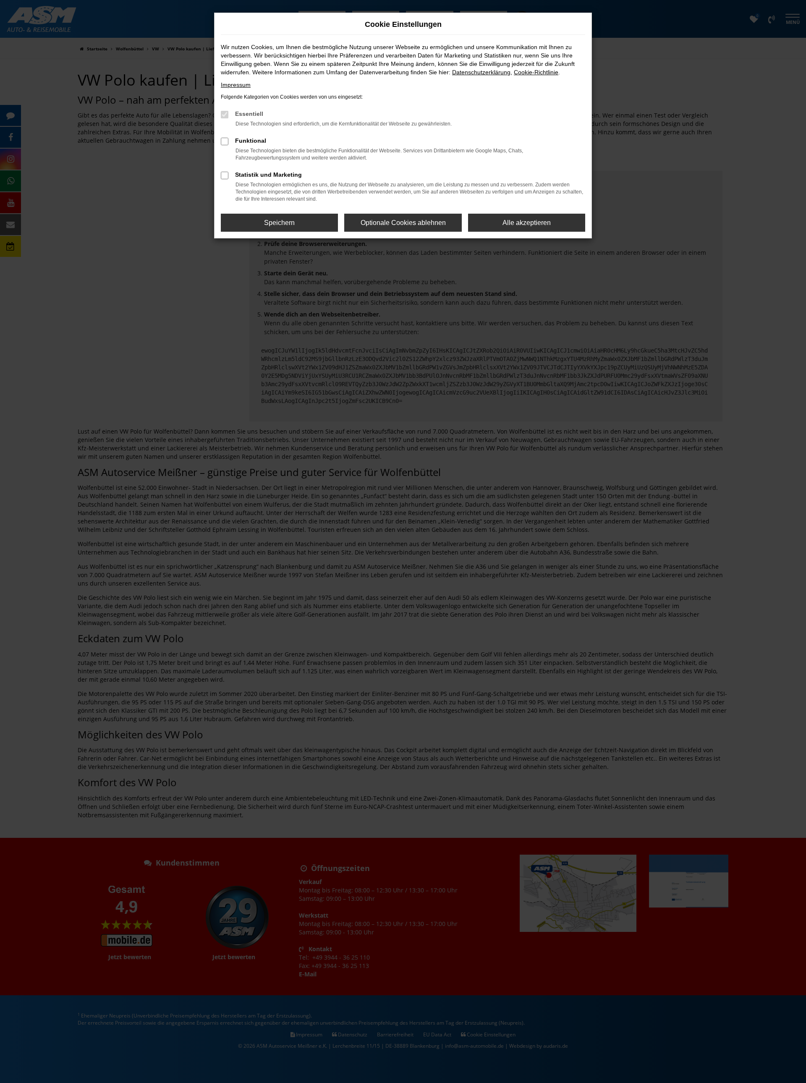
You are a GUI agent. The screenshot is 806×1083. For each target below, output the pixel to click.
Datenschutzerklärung (481, 72)
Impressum (236, 84)
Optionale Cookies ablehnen (403, 222)
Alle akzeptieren (526, 222)
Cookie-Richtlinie (536, 72)
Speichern (279, 222)
